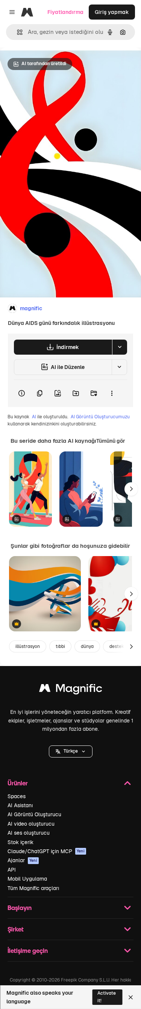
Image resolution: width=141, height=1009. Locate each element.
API (12, 869)
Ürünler (18, 783)
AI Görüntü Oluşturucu (34, 814)
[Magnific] (70, 690)
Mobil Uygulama (27, 878)
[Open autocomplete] (16, 32)
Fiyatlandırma (65, 12)
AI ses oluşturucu (29, 832)
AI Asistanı (20, 805)
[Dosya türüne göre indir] (119, 347)
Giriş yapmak (112, 12)
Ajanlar (22, 860)
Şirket (16, 929)
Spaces (17, 796)
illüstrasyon (27, 646)
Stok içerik (20, 842)
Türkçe (71, 751)
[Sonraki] (131, 489)
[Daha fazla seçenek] (111, 393)
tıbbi (60, 646)
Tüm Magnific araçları (33, 888)
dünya (87, 646)
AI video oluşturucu (31, 823)
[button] (70, 751)
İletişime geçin (28, 950)
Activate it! (106, 996)
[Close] (131, 997)
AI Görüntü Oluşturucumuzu (100, 417)
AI (34, 417)
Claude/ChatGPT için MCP (46, 851)
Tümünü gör (110, 440)
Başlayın (20, 907)
